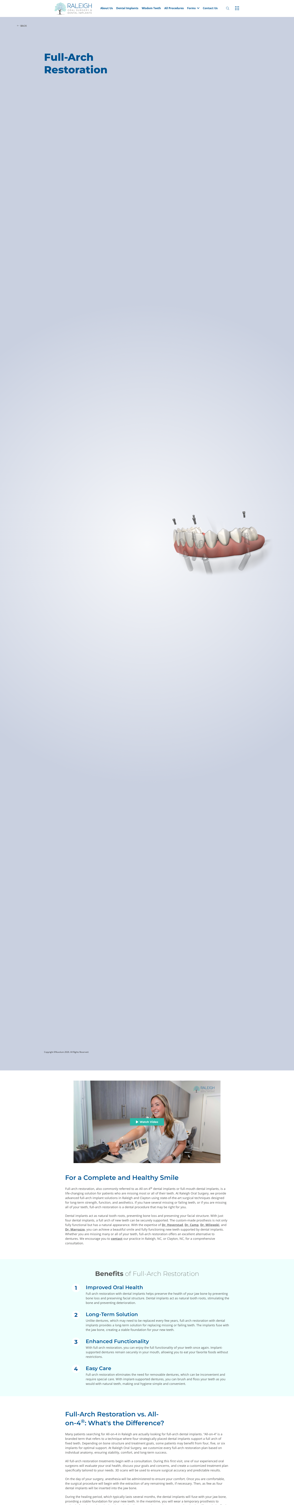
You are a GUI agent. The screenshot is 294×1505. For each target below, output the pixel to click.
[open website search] (230, 8)
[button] (193, 8)
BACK (23, 25)
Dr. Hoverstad (172, 1225)
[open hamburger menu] (237, 8)
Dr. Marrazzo (75, 1229)
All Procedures (174, 8)
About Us (106, 8)
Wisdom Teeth (151, 8)
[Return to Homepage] (76, 8)
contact (116, 1239)
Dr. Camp (192, 1225)
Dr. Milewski (209, 1225)
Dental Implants (127, 8)
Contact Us (210, 8)
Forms (191, 8)
